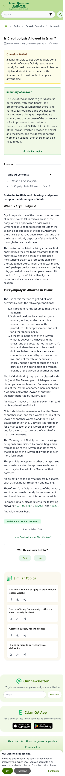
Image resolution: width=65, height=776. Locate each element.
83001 (29, 506)
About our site (15, 741)
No (40, 557)
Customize (53, 770)
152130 (19, 506)
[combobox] (26, 14)
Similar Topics (34, 151)
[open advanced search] (50, 14)
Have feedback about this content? (32, 537)
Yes (25, 557)
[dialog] (31, 763)
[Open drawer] (61, 6)
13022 (53, 506)
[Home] (6, 26)
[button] (10, 599)
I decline (22, 770)
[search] (60, 14)
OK (7, 770)
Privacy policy (32, 747)
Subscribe (54, 694)
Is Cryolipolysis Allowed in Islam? (31, 186)
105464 (39, 506)
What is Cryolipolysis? (24, 181)
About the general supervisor (41, 741)
